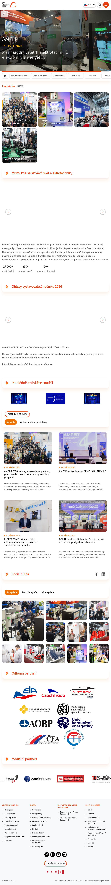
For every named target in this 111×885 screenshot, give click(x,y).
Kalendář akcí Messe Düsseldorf (68, 819)
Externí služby (38, 833)
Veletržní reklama (39, 821)
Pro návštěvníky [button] (40, 76)
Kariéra (91, 847)
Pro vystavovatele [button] (19, 76)
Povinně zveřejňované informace (97, 834)
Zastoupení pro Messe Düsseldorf (69, 813)
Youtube (58, 854)
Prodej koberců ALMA (41, 837)
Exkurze (91, 843)
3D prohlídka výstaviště (14, 837)
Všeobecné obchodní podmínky (96, 822)
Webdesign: (99, 881)
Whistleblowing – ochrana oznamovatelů (97, 828)
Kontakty (8, 841)
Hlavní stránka (8, 86)
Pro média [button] (58, 76)
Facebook (46, 854)
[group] (11, 422)
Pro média (92, 839)
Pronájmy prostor (11, 821)
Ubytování (36, 810)
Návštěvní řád (93, 818)
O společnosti (10, 829)
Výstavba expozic (11, 825)
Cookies (91, 814)
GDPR (90, 810)
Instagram (52, 854)
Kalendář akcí (10, 814)
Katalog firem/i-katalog (41, 818)
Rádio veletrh (37, 825)
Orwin (106, 881)
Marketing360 (37, 847)
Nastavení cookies (9, 881)
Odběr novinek (54, 864)
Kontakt (92, 76)
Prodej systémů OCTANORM (38, 842)
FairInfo (35, 829)
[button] (89, 5)
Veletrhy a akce (10, 818)
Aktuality (76, 76)
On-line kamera (10, 833)
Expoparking (37, 814)
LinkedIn (64, 854)
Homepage (8, 810)
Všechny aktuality (17, 414)
